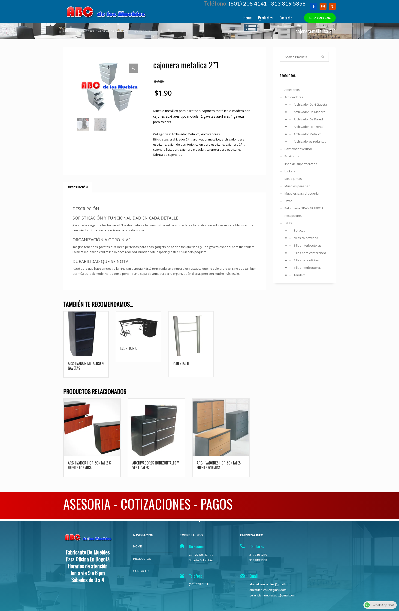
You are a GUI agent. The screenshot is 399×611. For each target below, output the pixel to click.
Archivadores (210, 134)
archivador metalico (206, 139)
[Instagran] (323, 6)
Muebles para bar (297, 186)
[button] (133, 68)
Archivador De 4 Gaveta (310, 104)
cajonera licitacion (165, 149)
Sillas (288, 223)
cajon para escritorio (209, 144)
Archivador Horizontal (309, 127)
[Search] (323, 57)
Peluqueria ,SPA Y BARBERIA (303, 208)
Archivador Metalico (186, 134)
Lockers (289, 171)
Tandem (299, 275)
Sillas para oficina (306, 260)
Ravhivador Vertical (298, 149)
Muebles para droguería (301, 193)
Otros (288, 201)
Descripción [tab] (78, 187)
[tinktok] (332, 6)
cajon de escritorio (181, 144)
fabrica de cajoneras (167, 155)
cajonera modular (192, 149)
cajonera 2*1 (235, 144)
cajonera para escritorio (223, 149)
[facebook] (313, 6)
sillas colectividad (306, 238)
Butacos (299, 230)
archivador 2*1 (180, 139)
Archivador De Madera (309, 112)
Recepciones (293, 216)
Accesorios (292, 90)
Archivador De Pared (308, 119)
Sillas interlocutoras (307, 245)
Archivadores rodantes (310, 141)
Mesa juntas (293, 179)
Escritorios (291, 156)
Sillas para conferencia (310, 253)
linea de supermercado (300, 164)
